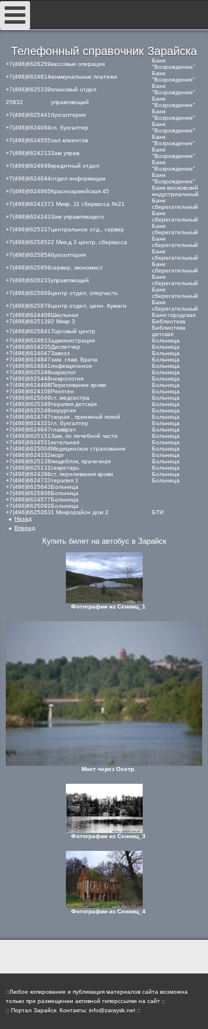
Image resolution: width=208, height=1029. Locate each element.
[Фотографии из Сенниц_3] (104, 808)
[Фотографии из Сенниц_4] (104, 879)
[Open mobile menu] (15, 15)
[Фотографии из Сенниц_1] (104, 577)
